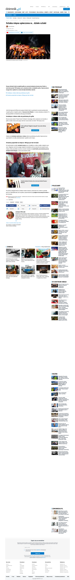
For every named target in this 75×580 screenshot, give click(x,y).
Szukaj (67, 9)
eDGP (7, 566)
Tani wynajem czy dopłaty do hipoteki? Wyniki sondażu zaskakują (13, 225)
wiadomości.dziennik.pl (13, 20)
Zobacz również (35, 130)
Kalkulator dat (62, 564)
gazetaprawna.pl (62, 6)
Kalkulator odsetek (63, 569)
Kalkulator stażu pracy (64, 566)
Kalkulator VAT (62, 568)
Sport (21, 569)
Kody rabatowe (34, 565)
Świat (15, 15)
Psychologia (47, 570)
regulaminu (38, 549)
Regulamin (30, 576)
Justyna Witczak (11, 26)
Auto (21, 564)
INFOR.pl (31, 6)
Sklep (68, 6)
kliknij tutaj (43, 557)
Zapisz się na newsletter (28, 32)
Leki (45, 566)
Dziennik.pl (22, 562)
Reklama (18, 576)
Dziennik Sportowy (35, 18)
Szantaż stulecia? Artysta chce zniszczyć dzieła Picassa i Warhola (34, 181)
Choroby (46, 569)
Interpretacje (8, 570)
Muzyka (33, 572)
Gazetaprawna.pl (9, 565)
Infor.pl (7, 564)
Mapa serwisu (49, 576)
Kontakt (7, 576)
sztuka (17, 202)
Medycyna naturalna (48, 568)
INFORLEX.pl (43, 6)
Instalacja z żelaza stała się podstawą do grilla (18, 93)
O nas (13, 576)
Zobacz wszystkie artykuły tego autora (13, 222)
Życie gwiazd (34, 569)
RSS (68, 576)
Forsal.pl (7, 568)
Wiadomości (9, 15)
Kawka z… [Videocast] (27, 18)
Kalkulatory (62, 562)
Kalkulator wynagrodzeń (64, 572)
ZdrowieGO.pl (54, 6)
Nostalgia (14, 18)
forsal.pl (37, 6)
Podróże (21, 572)
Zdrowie (21, 570)
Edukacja (33, 566)
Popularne (37, 246)
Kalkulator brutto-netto (64, 570)
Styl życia (46, 572)
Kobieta (33, 564)
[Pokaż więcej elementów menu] (69, 12)
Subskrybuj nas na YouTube (14, 32)
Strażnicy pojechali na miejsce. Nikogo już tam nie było (20, 95)
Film (32, 570)
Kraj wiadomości (46, 246)
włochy (12, 202)
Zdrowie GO (19, 18)
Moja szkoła (34, 568)
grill (21, 202)
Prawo (46, 564)
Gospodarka (22, 566)
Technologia (22, 565)
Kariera (24, 576)
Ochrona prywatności (39, 576)
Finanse (46, 565)
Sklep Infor (8, 572)
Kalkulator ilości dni (63, 565)
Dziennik (7, 20)
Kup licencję (18, 197)
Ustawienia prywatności (60, 576)
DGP (49, 6)
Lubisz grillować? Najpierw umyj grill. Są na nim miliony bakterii (33, 126)
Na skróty (8, 562)
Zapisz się (37, 553)
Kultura (33, 573)
